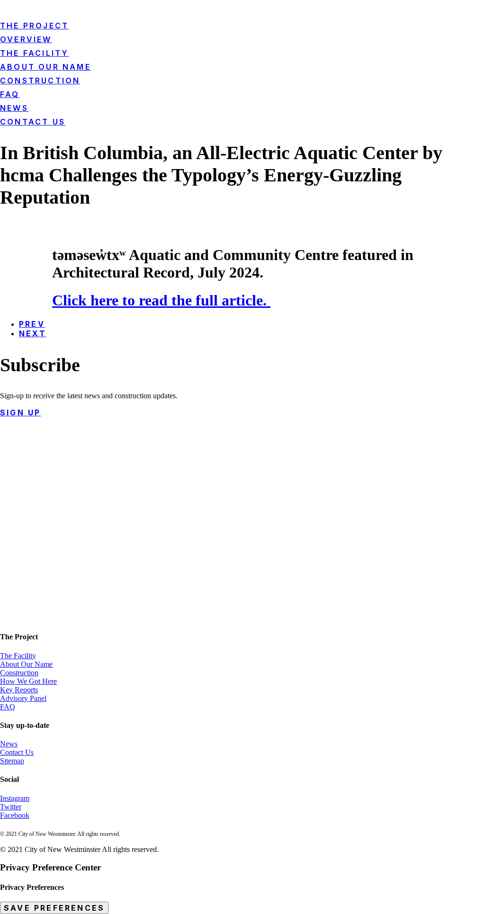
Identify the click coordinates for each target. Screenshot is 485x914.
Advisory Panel (23, 698)
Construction (19, 673)
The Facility (18, 656)
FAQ (7, 707)
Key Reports (19, 690)
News (14, 108)
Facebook (14, 815)
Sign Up (20, 412)
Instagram (14, 798)
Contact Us (32, 121)
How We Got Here (28, 681)
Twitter (10, 807)
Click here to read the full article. (161, 300)
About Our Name (26, 664)
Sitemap (12, 761)
